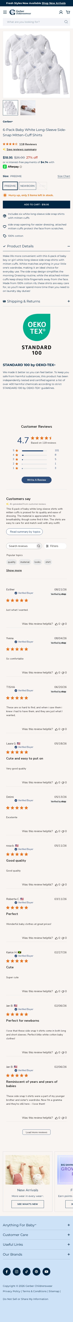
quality (11, 562)
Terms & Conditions (35, 1291)
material (25, 562)
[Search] (66, 22)
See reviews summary (21, 149)
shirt (48, 562)
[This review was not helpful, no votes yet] (63, 624)
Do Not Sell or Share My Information (25, 1299)
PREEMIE (10, 185)
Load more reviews (36, 1132)
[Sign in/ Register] (61, 12)
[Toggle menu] (5, 12)
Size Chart (64, 176)
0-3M (43, 187)
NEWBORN (27, 185)
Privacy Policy (11, 1291)
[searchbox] (20, 546)
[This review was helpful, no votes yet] (56, 624)
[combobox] (36, 22)
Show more (14, 570)
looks (38, 562)
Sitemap (54, 1291)
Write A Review (36, 480)
